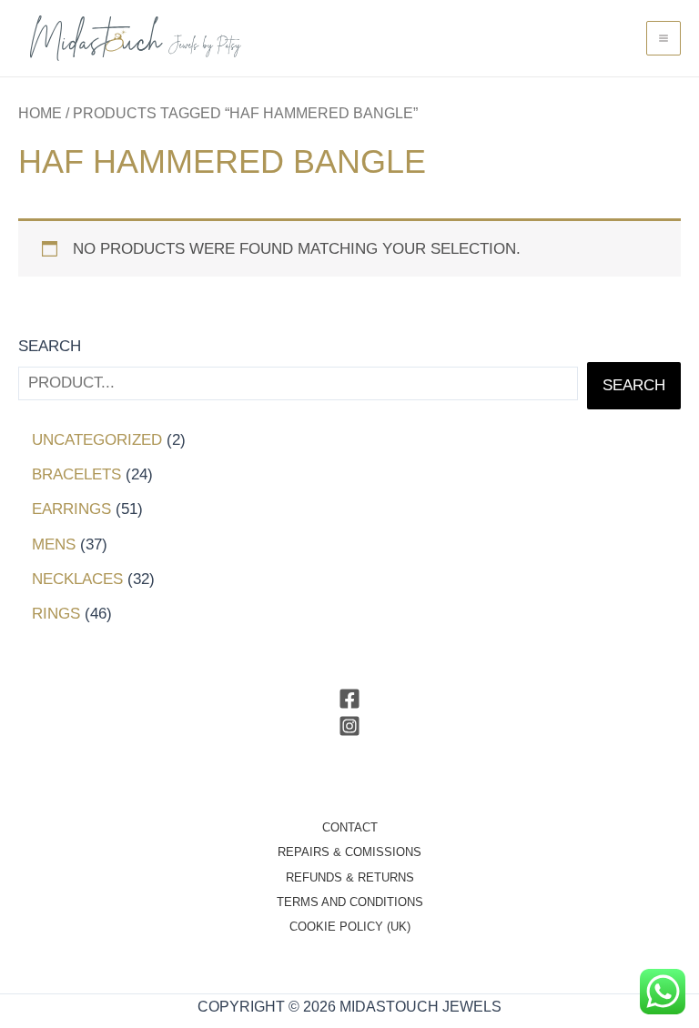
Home (40, 113)
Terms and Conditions (350, 902)
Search (49, 346)
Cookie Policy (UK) (349, 926)
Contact (350, 827)
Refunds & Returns (350, 877)
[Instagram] (349, 726)
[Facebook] (349, 699)
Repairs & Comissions (349, 852)
